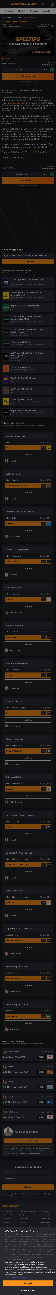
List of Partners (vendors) (16, 1278)
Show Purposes (28, 1290)
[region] (28, 1261)
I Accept (28, 1283)
